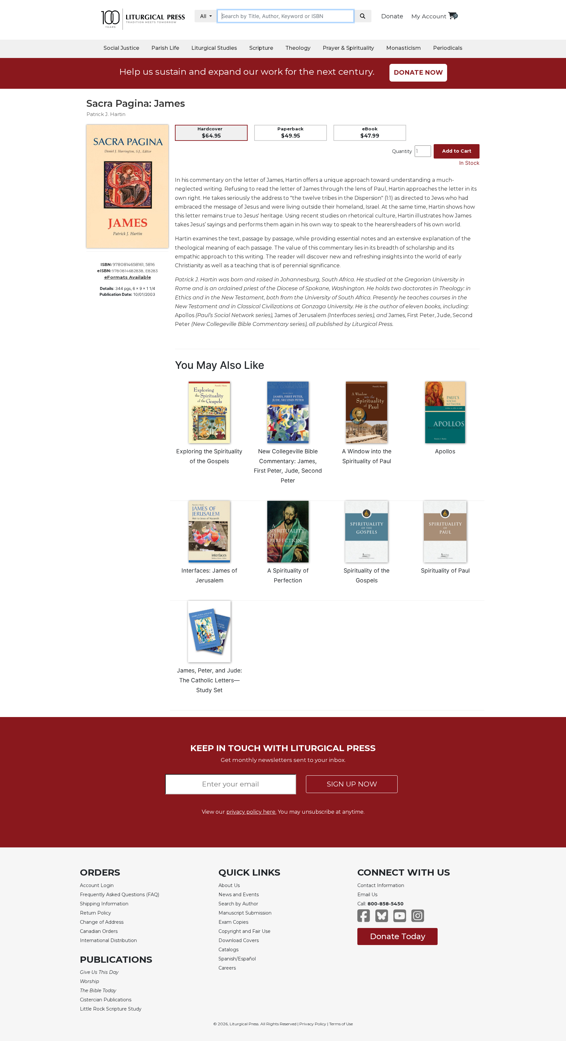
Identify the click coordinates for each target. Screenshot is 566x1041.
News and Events (238, 895)
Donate (392, 16)
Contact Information (380, 885)
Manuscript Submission (245, 913)
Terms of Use (341, 1023)
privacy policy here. (251, 812)
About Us (229, 885)
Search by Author (238, 904)
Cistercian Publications (105, 1000)
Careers (227, 968)
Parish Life (165, 48)
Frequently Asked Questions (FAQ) (119, 895)
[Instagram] (417, 919)
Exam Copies (233, 922)
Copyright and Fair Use (244, 931)
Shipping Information (104, 904)
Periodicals (447, 48)
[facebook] (363, 919)
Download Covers (238, 940)
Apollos (445, 451)
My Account (428, 16)
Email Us (367, 895)
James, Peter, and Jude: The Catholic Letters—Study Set (209, 680)
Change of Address (101, 922)
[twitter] (381, 919)
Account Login (97, 885)
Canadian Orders (99, 931)
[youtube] (399, 919)
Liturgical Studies (214, 48)
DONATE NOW (418, 72)
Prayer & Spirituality (348, 48)
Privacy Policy (312, 1023)
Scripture (261, 48)
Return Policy (95, 913)
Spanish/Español (237, 959)
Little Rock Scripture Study (111, 1009)
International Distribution (108, 940)
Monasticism (403, 48)
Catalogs (228, 950)
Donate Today (397, 936)
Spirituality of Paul (445, 570)
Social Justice (121, 48)
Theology (298, 48)
